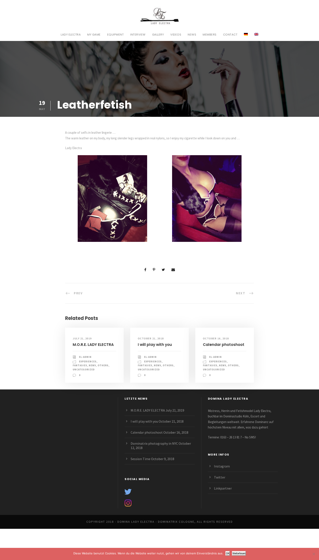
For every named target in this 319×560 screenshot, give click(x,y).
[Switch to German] (246, 36)
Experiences (88, 361)
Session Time (140, 459)
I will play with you (155, 344)
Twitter (219, 477)
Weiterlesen (238, 553)
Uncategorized (84, 369)
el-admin (85, 356)
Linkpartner (223, 488)
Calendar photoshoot (223, 344)
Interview (138, 35)
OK (227, 553)
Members (210, 35)
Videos (175, 35)
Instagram (222, 466)
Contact (230, 35)
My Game (94, 35)
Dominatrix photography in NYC (154, 443)
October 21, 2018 (151, 338)
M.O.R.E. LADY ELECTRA (93, 344)
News (192, 35)
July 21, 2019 (82, 338)
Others (103, 365)
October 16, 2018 (216, 338)
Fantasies (80, 365)
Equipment (115, 35)
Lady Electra (71, 35)
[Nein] (313, 554)
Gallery (158, 35)
